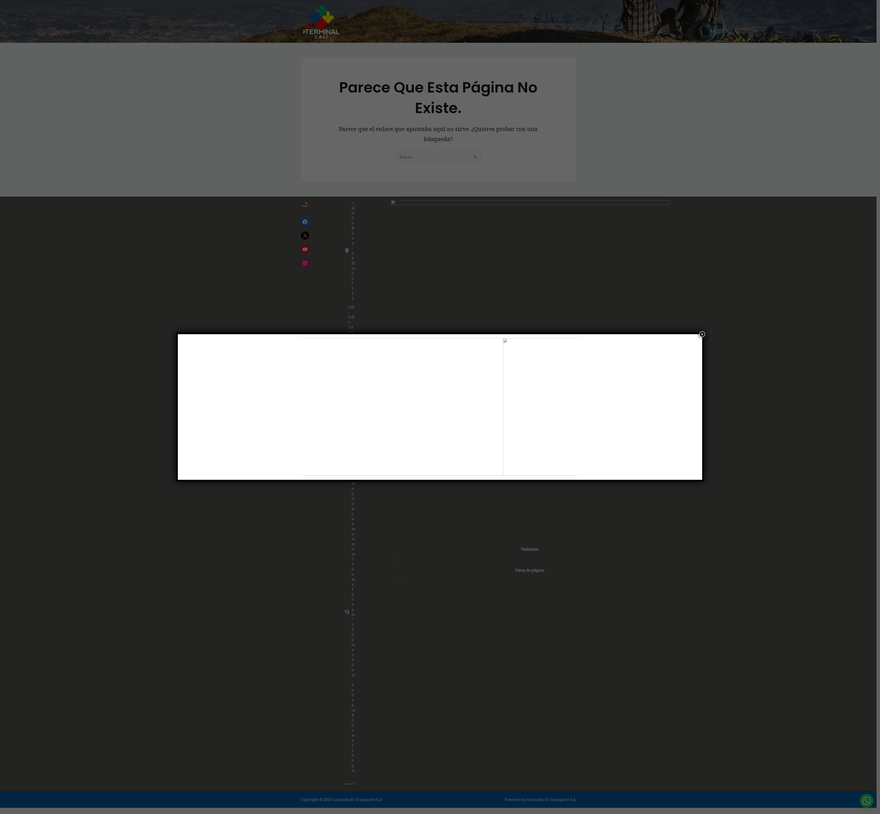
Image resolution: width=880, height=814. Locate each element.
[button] (309, 407)
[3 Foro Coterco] (440, 407)
